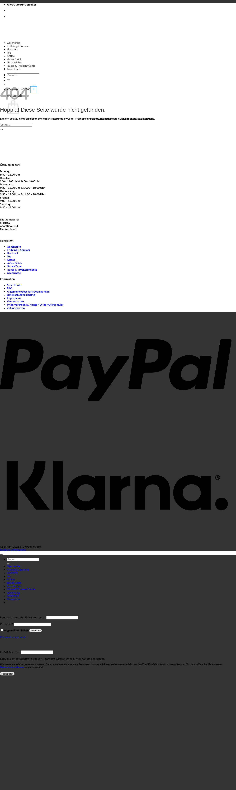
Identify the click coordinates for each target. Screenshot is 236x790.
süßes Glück (14, 59)
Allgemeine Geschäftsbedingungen (28, 291)
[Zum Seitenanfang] (1, 554)
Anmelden (36, 630)
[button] (13, 599)
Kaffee (11, 55)
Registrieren (7, 674)
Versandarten (15, 301)
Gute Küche (14, 62)
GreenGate (13, 68)
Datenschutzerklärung (21, 294)
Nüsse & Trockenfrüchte (21, 65)
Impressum (14, 298)
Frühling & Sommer (18, 46)
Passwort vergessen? (13, 636)
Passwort (6, 624)
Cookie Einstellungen (13, 549)
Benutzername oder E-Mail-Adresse (23, 617)
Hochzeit (12, 49)
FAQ (9, 288)
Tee (9, 52)
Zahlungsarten (16, 307)
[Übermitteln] (8, 79)
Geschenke (13, 42)
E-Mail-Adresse (10, 651)
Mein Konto (14, 284)
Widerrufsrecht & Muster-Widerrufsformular (35, 304)
